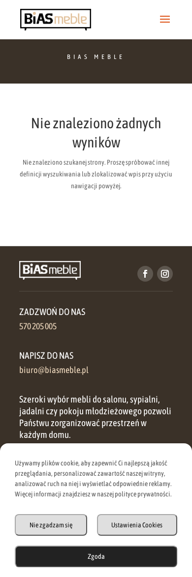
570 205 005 (38, 326)
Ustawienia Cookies (136, 525)
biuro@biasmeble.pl (54, 370)
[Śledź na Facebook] (145, 274)
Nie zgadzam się (51, 525)
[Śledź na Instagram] (165, 274)
